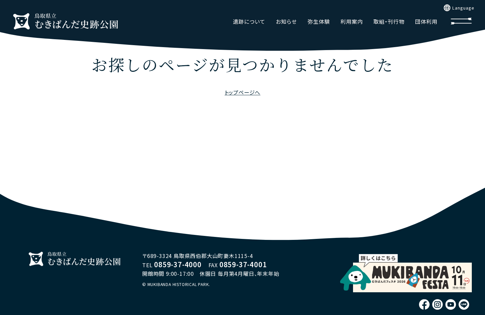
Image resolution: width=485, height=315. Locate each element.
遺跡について (249, 21)
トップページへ (243, 92)
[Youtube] (450, 304)
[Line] (463, 304)
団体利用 (426, 21)
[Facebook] (424, 304)
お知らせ (286, 21)
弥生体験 (318, 21)
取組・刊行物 (388, 21)
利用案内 (351, 21)
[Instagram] (437, 304)
